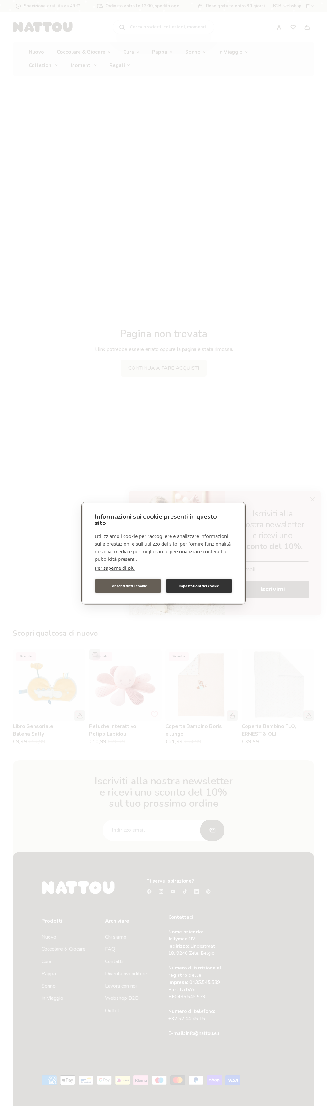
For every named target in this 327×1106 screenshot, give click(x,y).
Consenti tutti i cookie (128, 586)
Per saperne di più (115, 567)
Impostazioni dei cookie (199, 586)
